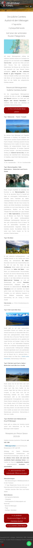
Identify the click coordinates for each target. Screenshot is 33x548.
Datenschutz (19, 537)
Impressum (30, 537)
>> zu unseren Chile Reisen (16, 526)
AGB (25, 537)
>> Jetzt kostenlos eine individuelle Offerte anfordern (16, 472)
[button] (3, 545)
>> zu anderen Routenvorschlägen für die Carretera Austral (16, 518)
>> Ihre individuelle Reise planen (16, 110)
